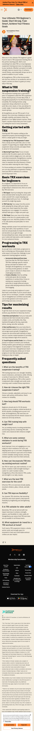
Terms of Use (28, 573)
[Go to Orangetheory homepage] (9, 9)
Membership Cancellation (17, 559)
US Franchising (6, 580)
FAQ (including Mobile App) (6, 574)
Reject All (24, 725)
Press (6, 577)
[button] (20, 10)
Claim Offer (20, 4)
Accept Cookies (10, 725)
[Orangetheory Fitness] (17, 550)
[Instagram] (19, 555)
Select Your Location (5, 566)
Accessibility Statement (28, 579)
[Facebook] (10, 555)
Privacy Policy (28, 570)
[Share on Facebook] (3, 542)
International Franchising (6, 583)
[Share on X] (5, 542)
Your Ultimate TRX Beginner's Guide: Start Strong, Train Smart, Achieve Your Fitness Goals (16, 22)
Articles (17, 570)
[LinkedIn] (24, 555)
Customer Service (6, 587)
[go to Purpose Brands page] (8, 611)
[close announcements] (32, 2)
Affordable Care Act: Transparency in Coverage (17, 580)
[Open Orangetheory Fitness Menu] (2, 10)
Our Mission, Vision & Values (6, 570)
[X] (15, 555)
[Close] (30, 715)
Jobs (17, 567)
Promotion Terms (28, 575)
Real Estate (16, 575)
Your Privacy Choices (17, 728)
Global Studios (17, 565)
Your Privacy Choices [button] (28, 566)
